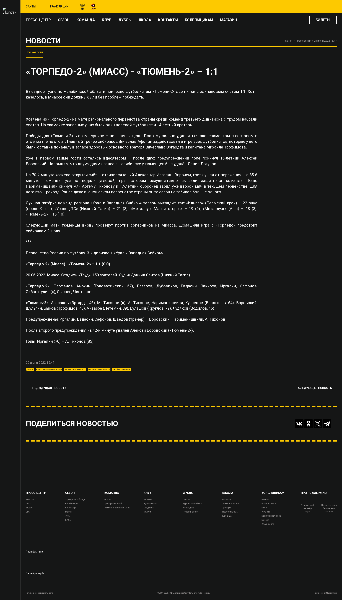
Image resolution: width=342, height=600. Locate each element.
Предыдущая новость (48, 388)
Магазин (228, 20)
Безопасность (268, 503)
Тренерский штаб (113, 503)
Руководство (150, 503)
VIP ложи (266, 512)
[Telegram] (327, 423)
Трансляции (59, 6)
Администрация (230, 503)
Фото (28, 503)
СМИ (28, 512)
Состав (186, 499)
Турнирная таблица (75, 499)
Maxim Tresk (331, 593)
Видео (29, 507)
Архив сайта (267, 524)
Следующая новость (315, 388)
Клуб (106, 20)
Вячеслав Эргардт (75, 369)
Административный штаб (117, 507)
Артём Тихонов (121, 369)
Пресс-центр (38, 20)
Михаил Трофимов (99, 369)
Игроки (107, 499)
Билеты (323, 20)
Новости (30, 499)
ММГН (264, 507)
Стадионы (149, 507)
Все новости (34, 52)
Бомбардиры (71, 503)
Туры (67, 516)
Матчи (68, 512)
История (148, 499)
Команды (227, 516)
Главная (287, 40)
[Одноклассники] (308, 423)
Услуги (147, 512)
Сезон (63, 20)
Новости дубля (190, 512)
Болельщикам (199, 20)
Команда (86, 20)
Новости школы (230, 512)
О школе (226, 499)
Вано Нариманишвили (49, 369)
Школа (144, 20)
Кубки (68, 520)
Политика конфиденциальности (39, 593)
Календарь (70, 507)
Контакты (168, 20)
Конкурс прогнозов (271, 516)
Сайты (31, 6)
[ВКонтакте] (299, 423)
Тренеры (226, 507)
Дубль (124, 20)
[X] (318, 423)
